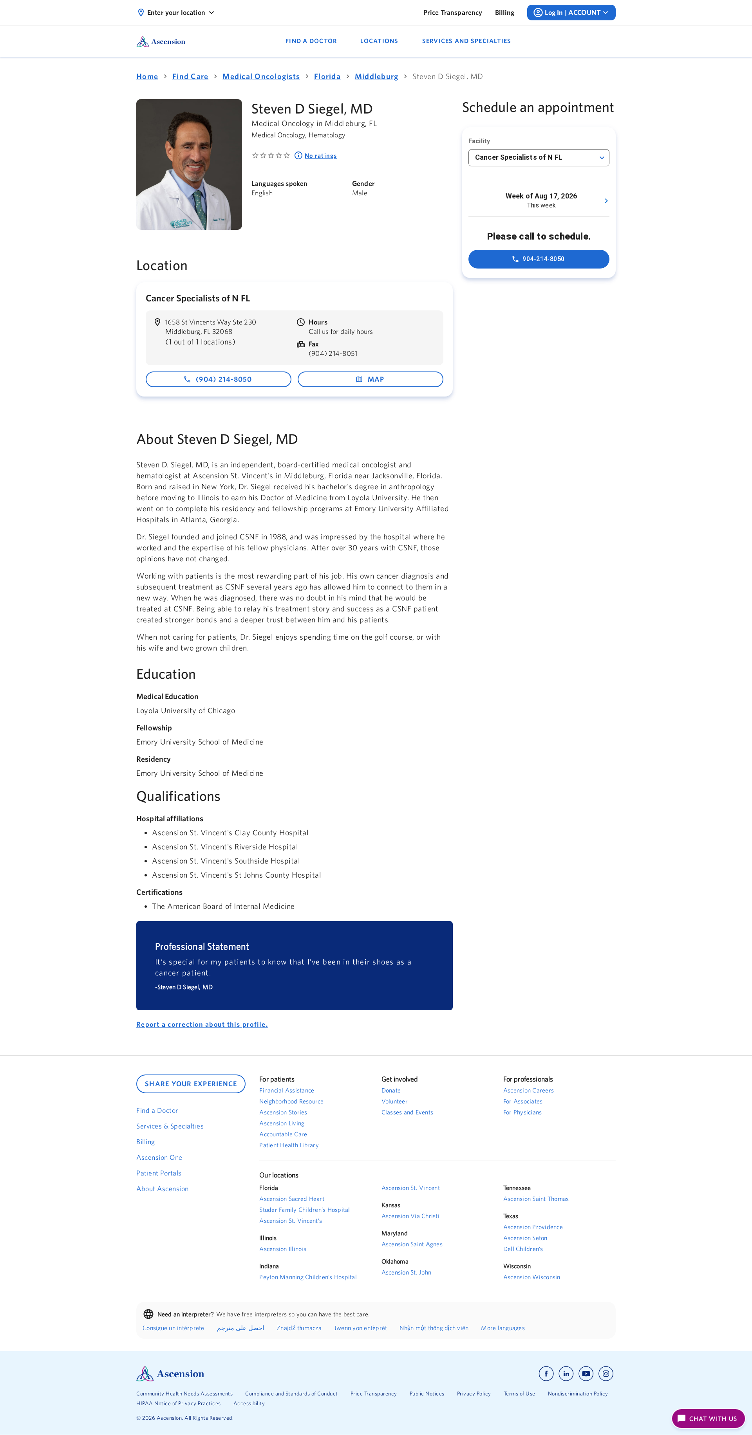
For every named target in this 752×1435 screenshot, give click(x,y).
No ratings (321, 155)
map (376, 379)
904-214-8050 (543, 259)
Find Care (190, 76)
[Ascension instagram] (605, 1373)
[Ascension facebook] (546, 1373)
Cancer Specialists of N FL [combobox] (518, 157)
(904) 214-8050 (224, 379)
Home (147, 76)
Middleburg (377, 76)
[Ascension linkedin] (566, 1373)
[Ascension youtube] (586, 1373)
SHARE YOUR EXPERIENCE (191, 1084)
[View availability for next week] (606, 201)
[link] (453, 12)
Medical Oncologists (261, 76)
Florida (327, 76)
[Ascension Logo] (256, 1374)
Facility (479, 141)
